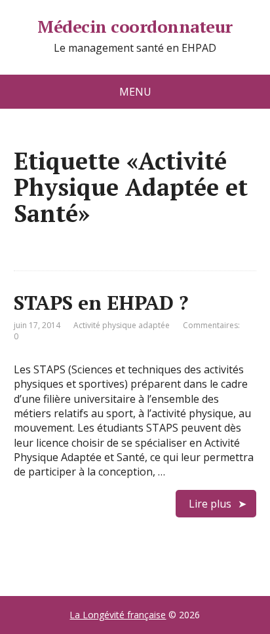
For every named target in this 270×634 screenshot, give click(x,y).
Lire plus (210, 503)
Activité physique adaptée (121, 325)
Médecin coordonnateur (134, 27)
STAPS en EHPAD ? (101, 302)
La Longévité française (117, 614)
